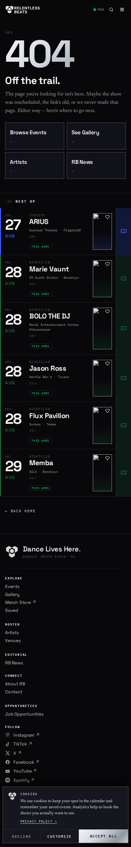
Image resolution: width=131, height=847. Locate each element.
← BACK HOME (20, 511)
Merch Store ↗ (20, 602)
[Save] (107, 217)
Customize (59, 836)
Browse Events (28, 136)
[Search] (111, 9)
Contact (13, 692)
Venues (13, 640)
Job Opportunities (24, 714)
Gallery (12, 594)
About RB (15, 684)
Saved (11, 610)
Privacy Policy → (38, 821)
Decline (21, 836)
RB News (82, 165)
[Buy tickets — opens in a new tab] (123, 231)
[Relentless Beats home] (23, 9)
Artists (18, 165)
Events (12, 586)
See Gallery (85, 136)
